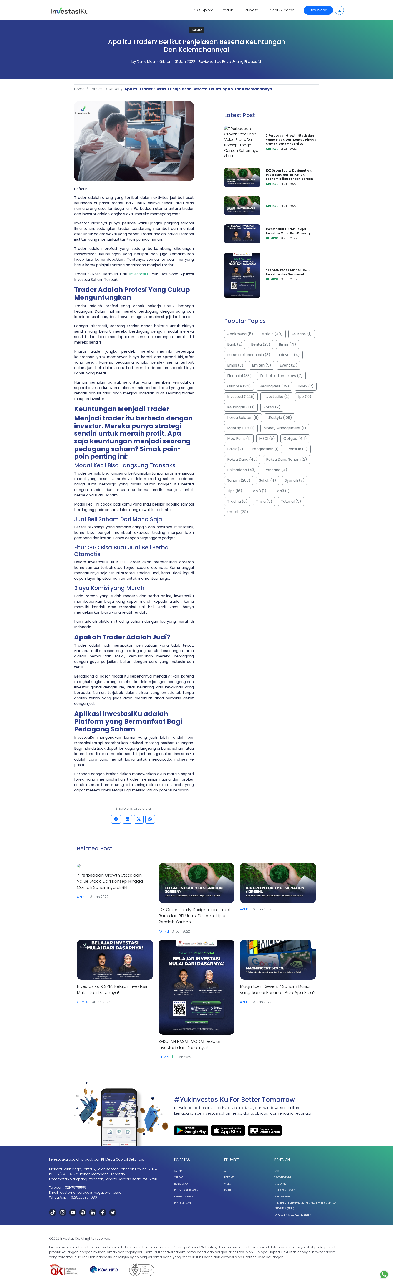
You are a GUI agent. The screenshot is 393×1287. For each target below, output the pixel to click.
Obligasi (179, 1177)
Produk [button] (227, 10)
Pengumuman (182, 1203)
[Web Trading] (339, 10)
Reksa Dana (181, 1184)
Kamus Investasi (184, 1196)
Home (79, 89)
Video (227, 1184)
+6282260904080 (83, 1197)
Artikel (114, 89)
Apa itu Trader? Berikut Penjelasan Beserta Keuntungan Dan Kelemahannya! (199, 89)
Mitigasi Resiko (283, 1196)
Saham (178, 1171)
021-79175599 (75, 1187)
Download (318, 10)
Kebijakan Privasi (284, 1190)
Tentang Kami (282, 1177)
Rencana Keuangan (186, 1190)
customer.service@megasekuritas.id (90, 1192)
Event (227, 1190)
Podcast (229, 1177)
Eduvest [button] (251, 10)
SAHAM (196, 30)
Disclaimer (280, 1184)
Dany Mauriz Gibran (154, 61)
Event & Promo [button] (282, 10)
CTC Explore (202, 10)
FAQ (276, 1171)
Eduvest (97, 89)
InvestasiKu (139, 274)
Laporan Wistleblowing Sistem (292, 1214)
